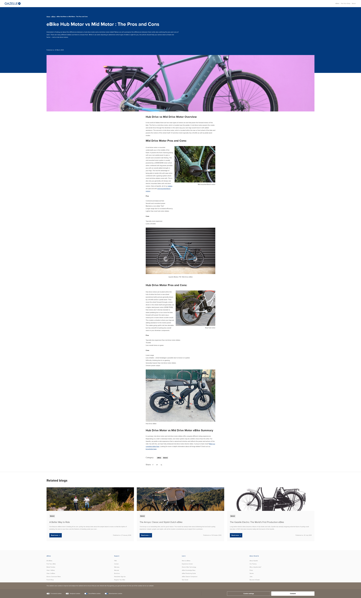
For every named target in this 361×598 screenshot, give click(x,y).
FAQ (115, 561)
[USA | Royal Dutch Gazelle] (13, 3)
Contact (116, 564)
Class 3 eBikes (51, 573)
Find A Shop (50, 580)
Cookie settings (248, 594)
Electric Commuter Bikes (54, 576)
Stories (252, 573)
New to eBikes (186, 561)
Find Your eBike (51, 564)
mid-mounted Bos (163, 189)
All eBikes (49, 561)
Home (48, 16)
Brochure (117, 573)
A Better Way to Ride (59, 522)
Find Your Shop (345, 3)
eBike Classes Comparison (189, 576)
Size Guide (185, 580)
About (354, 3)
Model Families (51, 567)
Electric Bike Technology (189, 567)
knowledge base (151, 449)
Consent (293, 594)
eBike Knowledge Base (188, 570)
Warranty (116, 567)
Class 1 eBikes (51, 570)
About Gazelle (254, 561)
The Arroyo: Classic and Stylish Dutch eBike (161, 522)
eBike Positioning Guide (189, 573)
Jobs (251, 576)
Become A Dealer (255, 580)
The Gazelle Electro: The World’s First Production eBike (257, 522)
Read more (54, 535)
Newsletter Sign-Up (120, 576)
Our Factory (253, 564)
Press (251, 570)
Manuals (116, 570)
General (165, 458)
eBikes (337, 3)
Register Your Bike (119, 580)
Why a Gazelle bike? (255, 567)
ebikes (170, 186)
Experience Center (187, 564)
